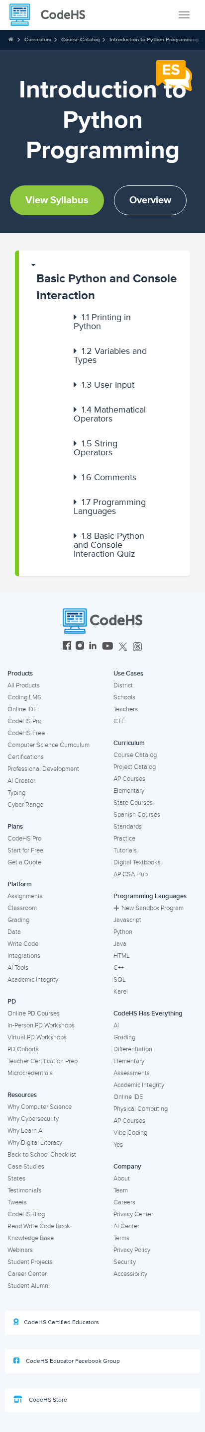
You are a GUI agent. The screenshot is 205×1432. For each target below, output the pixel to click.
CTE (119, 721)
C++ (118, 968)
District (123, 685)
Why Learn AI (25, 1131)
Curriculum (37, 39)
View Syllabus (57, 200)
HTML (121, 956)
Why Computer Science (39, 1107)
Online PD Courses (33, 1013)
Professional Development (43, 769)
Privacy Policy (131, 1250)
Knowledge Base (30, 1238)
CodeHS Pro (24, 721)
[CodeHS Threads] (137, 647)
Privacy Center (133, 1214)
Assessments (131, 1073)
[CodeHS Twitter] (123, 647)
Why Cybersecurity (33, 1119)
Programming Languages (110, 506)
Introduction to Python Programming (154, 39)
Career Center (27, 1274)
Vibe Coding (130, 1133)
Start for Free (25, 850)
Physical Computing (140, 1109)
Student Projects (30, 1262)
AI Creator (21, 781)
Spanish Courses (136, 815)
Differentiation (132, 1049)
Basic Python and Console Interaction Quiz (109, 544)
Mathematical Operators (110, 414)
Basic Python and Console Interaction (106, 287)
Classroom (22, 908)
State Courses (133, 803)
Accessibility (130, 1274)
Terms (121, 1238)
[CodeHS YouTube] (107, 647)
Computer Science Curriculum (48, 745)
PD (11, 1001)
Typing (16, 793)
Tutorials (125, 850)
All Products (23, 685)
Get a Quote (24, 862)
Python (122, 932)
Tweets (17, 1202)
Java (119, 944)
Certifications (25, 757)
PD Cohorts (23, 1049)
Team (120, 1190)
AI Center (126, 1226)
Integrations (23, 956)
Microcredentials (30, 1073)
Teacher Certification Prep (42, 1061)
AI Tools (17, 968)
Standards (127, 827)
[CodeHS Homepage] (51, 15)
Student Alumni (28, 1286)
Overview (150, 200)
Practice (124, 838)
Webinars (20, 1250)
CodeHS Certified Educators (61, 1322)
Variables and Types (110, 355)
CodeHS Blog (26, 1214)
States (16, 1178)
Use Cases (128, 673)
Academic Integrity (32, 980)
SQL (119, 980)
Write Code (22, 944)
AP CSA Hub (130, 874)
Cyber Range (25, 805)
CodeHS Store (47, 1400)
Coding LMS (24, 697)
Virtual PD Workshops (37, 1037)
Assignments (25, 896)
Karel (120, 992)
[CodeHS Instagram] (80, 647)
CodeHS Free (26, 733)
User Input (108, 384)
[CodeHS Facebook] (67, 647)
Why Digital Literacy (34, 1143)
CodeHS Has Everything (148, 1013)
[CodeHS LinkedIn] (93, 647)
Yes (118, 1145)
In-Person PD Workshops (41, 1025)
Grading (18, 920)
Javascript (127, 920)
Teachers (125, 709)
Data (14, 932)
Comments (109, 477)
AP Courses (129, 779)
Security (124, 1262)
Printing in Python (102, 322)
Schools (124, 697)
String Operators (95, 448)
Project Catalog (134, 767)
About (121, 1178)
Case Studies (25, 1167)
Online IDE (22, 709)
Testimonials (24, 1190)
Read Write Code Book (38, 1226)
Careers (124, 1202)
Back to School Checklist (41, 1155)
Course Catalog (80, 39)
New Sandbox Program (152, 908)
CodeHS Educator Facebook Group (72, 1361)
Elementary (128, 791)
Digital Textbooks (137, 862)
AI (116, 1025)
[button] (104, 282)
